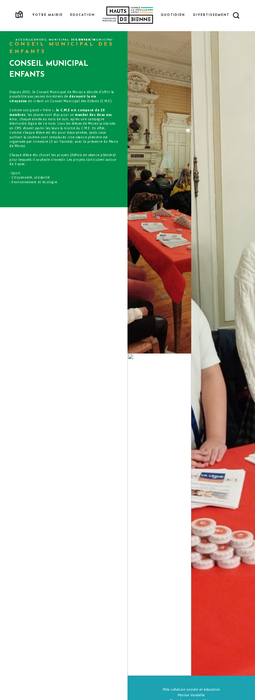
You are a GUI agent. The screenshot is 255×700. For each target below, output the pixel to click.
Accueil (23, 40)
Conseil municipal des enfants (63, 40)
